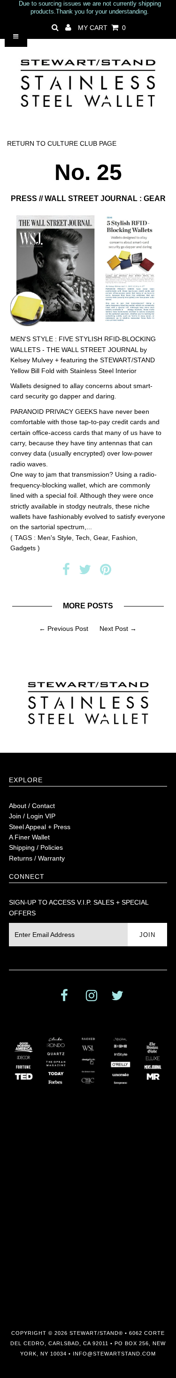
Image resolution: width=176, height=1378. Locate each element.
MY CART (102, 27)
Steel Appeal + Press (39, 827)
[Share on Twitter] (85, 572)
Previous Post (67, 628)
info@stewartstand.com (114, 1353)
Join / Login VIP (32, 816)
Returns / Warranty (37, 858)
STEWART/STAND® (96, 1333)
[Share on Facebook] (66, 572)
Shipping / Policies (36, 847)
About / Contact (32, 805)
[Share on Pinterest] (105, 572)
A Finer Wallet (29, 837)
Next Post (113, 628)
